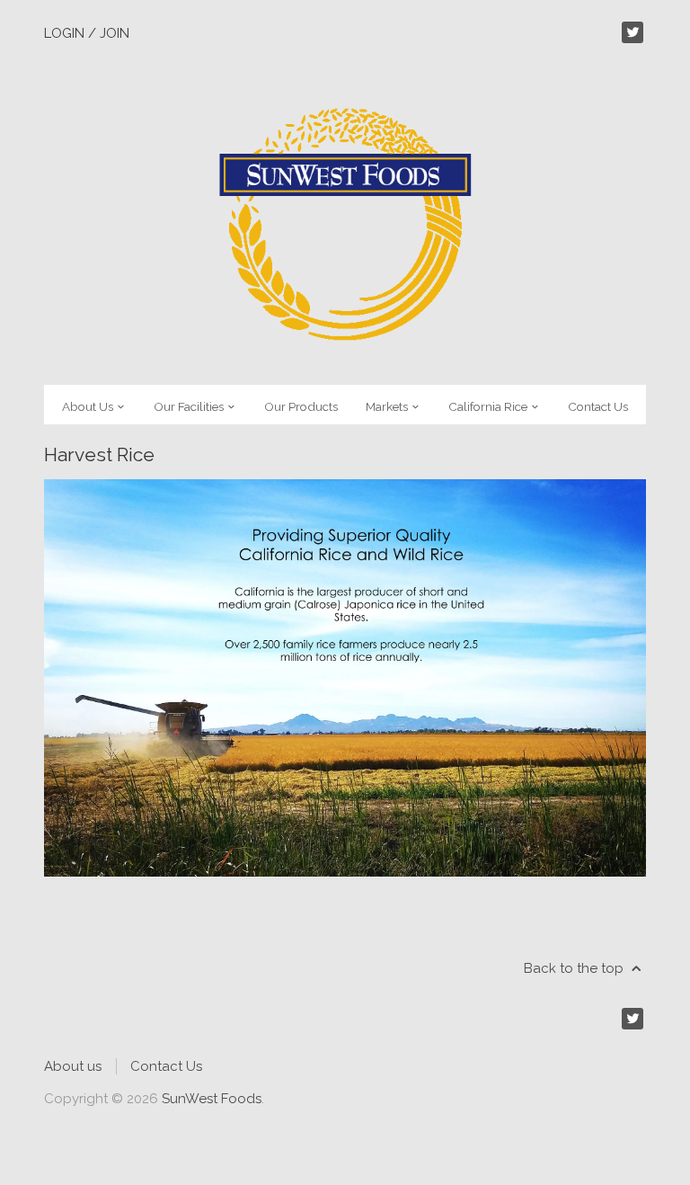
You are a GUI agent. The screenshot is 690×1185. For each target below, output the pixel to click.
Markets (388, 406)
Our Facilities (190, 406)
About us (73, 1066)
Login (64, 33)
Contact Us (598, 406)
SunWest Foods (211, 1099)
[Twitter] (632, 32)
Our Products (301, 406)
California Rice (489, 406)
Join (114, 33)
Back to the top (575, 968)
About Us (89, 406)
